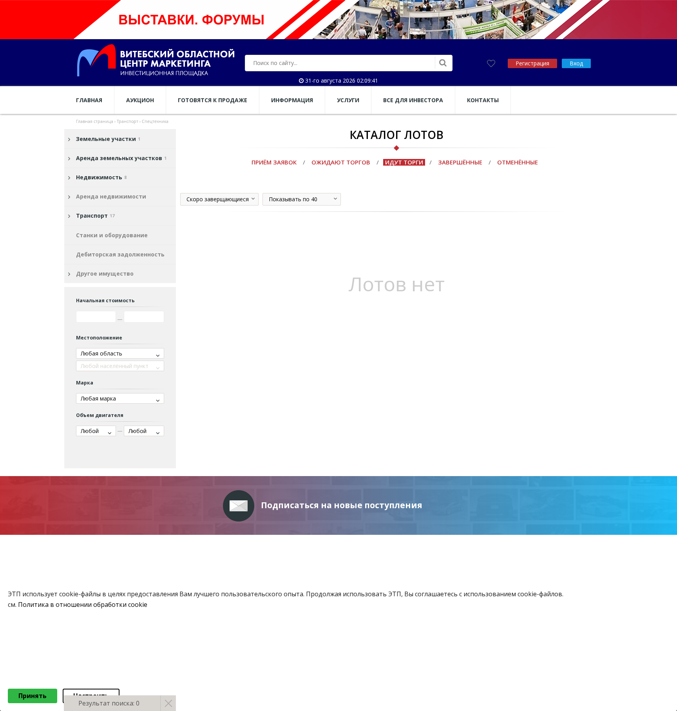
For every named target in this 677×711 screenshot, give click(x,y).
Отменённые (517, 162)
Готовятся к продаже (212, 100)
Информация (292, 100)
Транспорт (95, 215)
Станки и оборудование (112, 235)
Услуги (348, 100)
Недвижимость (101, 177)
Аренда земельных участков (121, 158)
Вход (576, 63)
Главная (89, 100)
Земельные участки (108, 139)
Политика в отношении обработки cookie (82, 605)
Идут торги (404, 162)
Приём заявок (274, 162)
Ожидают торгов (340, 162)
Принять (32, 695)
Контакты (483, 100)
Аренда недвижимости (111, 196)
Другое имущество (105, 273)
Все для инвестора (413, 100)
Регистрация (532, 63)
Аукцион (140, 100)
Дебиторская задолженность (120, 254)
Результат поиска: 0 (108, 703)
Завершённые (460, 162)
